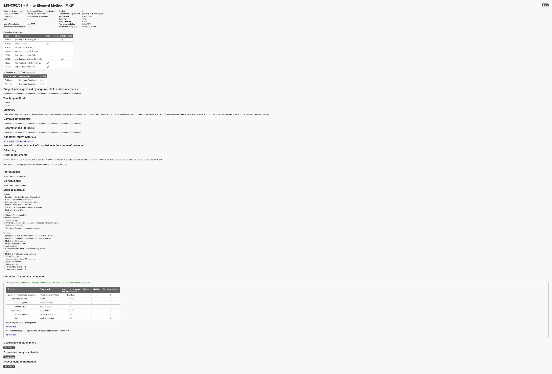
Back (545, 5)
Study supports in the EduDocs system (18, 141)
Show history (11, 327)
